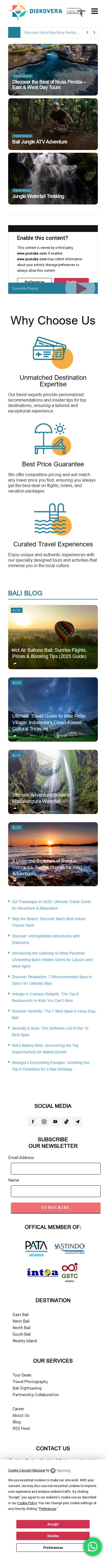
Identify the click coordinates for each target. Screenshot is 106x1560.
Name (13, 1179)
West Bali (21, 1320)
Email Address (21, 1157)
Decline (53, 1536)
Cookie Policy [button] (27, 1503)
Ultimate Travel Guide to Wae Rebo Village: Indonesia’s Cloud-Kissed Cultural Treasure (49, 722)
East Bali (21, 1314)
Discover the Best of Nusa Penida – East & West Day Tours (49, 84)
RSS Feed (21, 1428)
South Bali (22, 1333)
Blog (17, 610)
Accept (53, 1524)
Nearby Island (25, 1340)
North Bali (22, 1327)
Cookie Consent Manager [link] (26, 1470)
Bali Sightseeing (27, 1387)
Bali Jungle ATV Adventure (39, 142)
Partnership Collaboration (36, 1394)
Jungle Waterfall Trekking (38, 196)
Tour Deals (22, 76)
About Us (21, 1415)
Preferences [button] (47, 1509)
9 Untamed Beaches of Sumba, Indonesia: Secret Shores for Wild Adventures (47, 867)
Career (18, 1408)
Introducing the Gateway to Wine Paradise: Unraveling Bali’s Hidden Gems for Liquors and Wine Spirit (52, 959)
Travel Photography (30, 1381)
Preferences (53, 1548)
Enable (71, 282)
